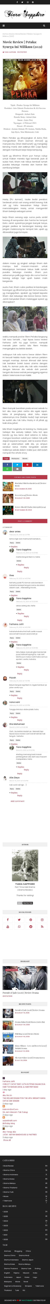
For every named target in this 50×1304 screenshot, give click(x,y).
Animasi (7, 1251)
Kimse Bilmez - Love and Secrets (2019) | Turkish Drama (31, 1047)
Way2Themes (27, 1300)
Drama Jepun (27, 1260)
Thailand (8, 1290)
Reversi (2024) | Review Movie (26, 495)
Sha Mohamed (17, 724)
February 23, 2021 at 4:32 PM (19, 627)
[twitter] (22, 2)
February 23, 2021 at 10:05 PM (27, 648)
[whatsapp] (19, 926)
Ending (38, 1268)
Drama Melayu (25, 1183)
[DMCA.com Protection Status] (25, 904)
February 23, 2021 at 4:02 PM (19, 578)
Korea (27, 1277)
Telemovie (25, 1201)
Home (5, 34)
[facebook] (17, 2)
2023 (25, 1225)
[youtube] (8, 926)
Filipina (16, 1273)
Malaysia (15, 458)
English (7, 1273)
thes (11, 575)
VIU (24, 1290)
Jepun (18, 1277)
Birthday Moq (9, 1123)
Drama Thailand (25, 1188)
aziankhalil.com (10, 1120)
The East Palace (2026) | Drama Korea (30, 1057)
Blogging (18, 1251)
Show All (7, 1140)
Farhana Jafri (16, 624)
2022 (25, 1230)
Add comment (17, 801)
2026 (25, 1211)
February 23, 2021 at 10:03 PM (27, 553)
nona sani (14, 702)
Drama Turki (25, 1192)
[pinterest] (32, 2)
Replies (14, 546)
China (28, 1251)
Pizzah (12, 677)
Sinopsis (28, 1286)
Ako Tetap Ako (9, 1131)
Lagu (35, 1277)
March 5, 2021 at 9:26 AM (18, 727)
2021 (25, 1235)
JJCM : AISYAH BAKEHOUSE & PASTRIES (20, 1134)
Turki (17, 1290)
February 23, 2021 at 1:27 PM (19, 535)
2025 (25, 1216)
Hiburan (26, 1273)
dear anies (15, 531)
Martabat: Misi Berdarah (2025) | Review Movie (30, 484)
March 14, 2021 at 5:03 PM (18, 781)
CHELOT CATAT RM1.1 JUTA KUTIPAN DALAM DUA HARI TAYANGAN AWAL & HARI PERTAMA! (24, 1085)
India (35, 1273)
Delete (18, 543)
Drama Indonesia (25, 1174)
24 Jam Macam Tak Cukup (15, 1112)
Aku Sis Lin (7, 1095)
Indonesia (8, 1277)
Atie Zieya (14, 777)
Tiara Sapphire (10, 52)
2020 (25, 1239)
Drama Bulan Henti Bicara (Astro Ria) (30, 1022)
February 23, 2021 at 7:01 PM (19, 681)
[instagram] (27, 2)
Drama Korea (25, 1179)
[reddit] (31, 926)
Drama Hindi (24, 1255)
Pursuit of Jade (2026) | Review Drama (21, 992)
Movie (11, 34)
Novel (26, 1281)
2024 (25, 1221)
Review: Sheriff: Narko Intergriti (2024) (30, 507)
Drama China (25, 1170)
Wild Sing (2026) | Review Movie (27, 1034)
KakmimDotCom (10, 1109)
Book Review (25, 1166)
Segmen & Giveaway (12, 1286)
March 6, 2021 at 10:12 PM (25, 750)
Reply (12, 543)
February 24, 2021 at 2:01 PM (19, 705)
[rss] (42, 926)
